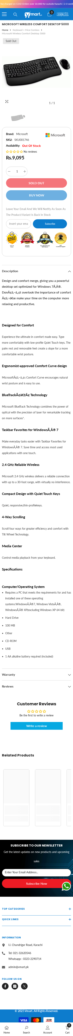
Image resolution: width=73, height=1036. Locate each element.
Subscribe (50, 223)
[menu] (4, 14)
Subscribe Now (36, 883)
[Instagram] (14, 986)
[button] (15, 151)
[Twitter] (24, 986)
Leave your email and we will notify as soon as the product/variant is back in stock (36, 211)
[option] (36, 72)
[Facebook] (5, 986)
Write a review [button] (36, 726)
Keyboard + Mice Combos (26, 29)
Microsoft (22, 134)
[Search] (15, 14)
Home (5, 29)
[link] (16, 810)
